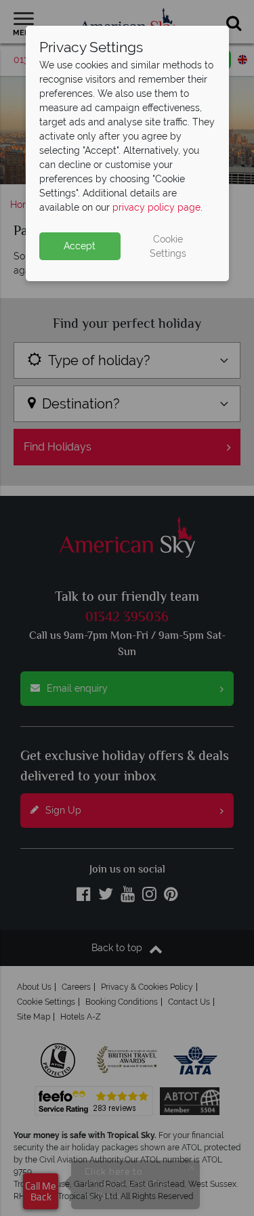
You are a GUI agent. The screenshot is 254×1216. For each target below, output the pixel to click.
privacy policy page (156, 207)
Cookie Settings (168, 246)
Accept (80, 245)
